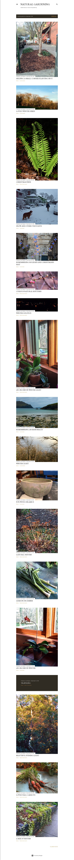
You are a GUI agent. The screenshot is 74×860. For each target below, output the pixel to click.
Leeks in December (24, 601)
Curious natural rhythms (28, 291)
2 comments (22, 80)
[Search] (57, 4)
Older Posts (54, 846)
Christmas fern (23, 182)
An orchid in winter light (28, 390)
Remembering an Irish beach (29, 429)
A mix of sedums (23, 838)
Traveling (26, 683)
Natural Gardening (35, 4)
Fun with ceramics (25, 502)
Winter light (22, 463)
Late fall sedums (24, 555)
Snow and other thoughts (29, 226)
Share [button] (17, 80)
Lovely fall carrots (25, 795)
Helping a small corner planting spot (34, 78)
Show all (54, 16)
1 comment (22, 228)
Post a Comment (23, 184)
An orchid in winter (26, 668)
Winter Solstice (23, 313)
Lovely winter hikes (25, 111)
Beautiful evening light (27, 755)
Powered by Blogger (38, 855)
